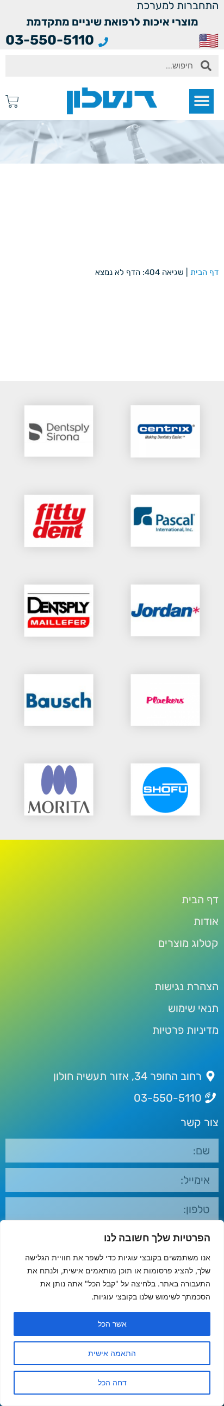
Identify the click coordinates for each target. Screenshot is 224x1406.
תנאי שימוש (193, 1008)
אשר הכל (112, 1323)
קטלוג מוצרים (188, 943)
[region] (112, 1313)
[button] (201, 101)
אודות (206, 921)
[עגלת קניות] (12, 101)
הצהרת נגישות (186, 986)
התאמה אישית (112, 1353)
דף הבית (204, 272)
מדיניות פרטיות (185, 1029)
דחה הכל (112, 1382)
